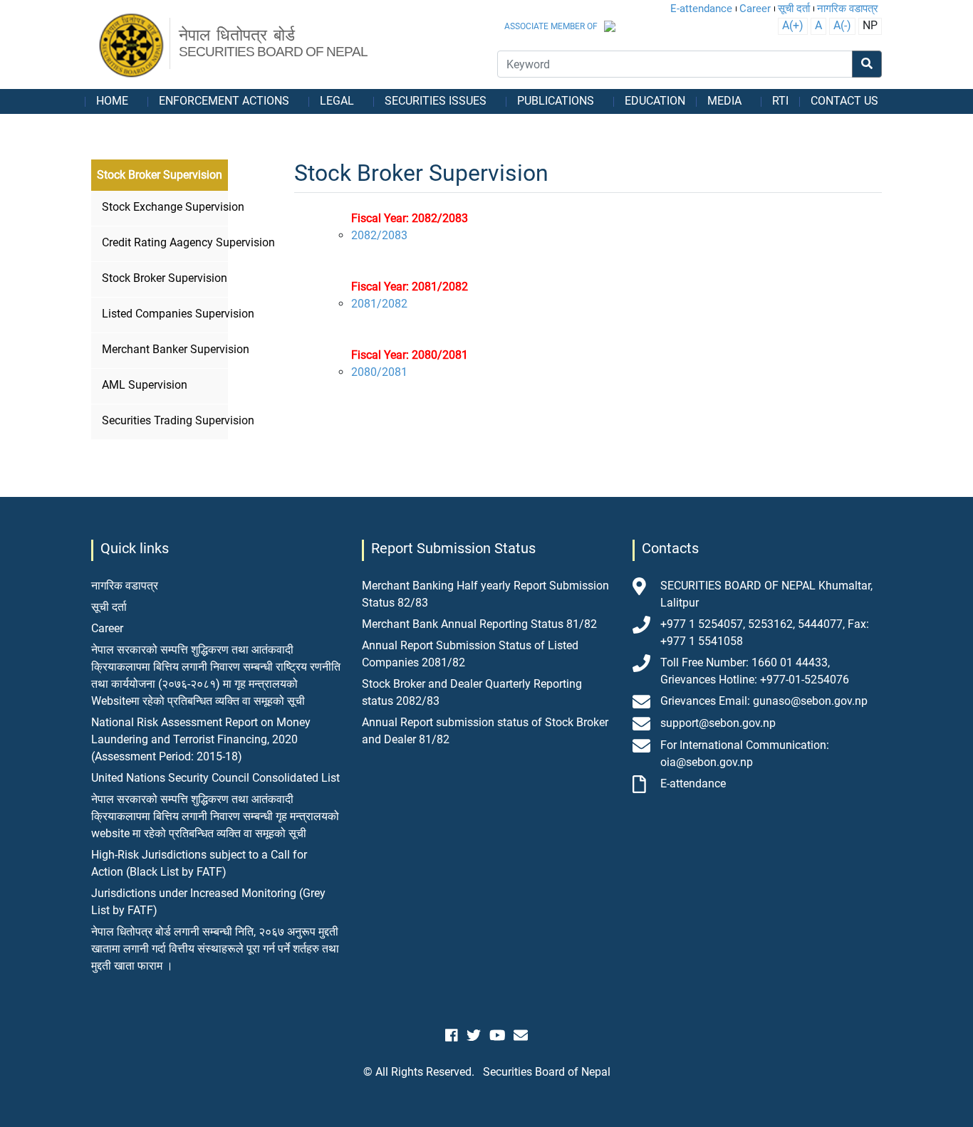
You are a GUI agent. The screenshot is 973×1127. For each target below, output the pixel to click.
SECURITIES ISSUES (435, 101)
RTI (780, 101)
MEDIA (724, 101)
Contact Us (844, 101)
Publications (555, 101)
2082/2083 (379, 235)
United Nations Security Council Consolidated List (215, 778)
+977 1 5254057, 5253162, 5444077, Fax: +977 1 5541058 (764, 632)
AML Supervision (144, 385)
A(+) (792, 25)
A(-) (842, 25)
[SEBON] (132, 46)
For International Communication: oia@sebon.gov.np (744, 753)
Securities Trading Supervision (163, 420)
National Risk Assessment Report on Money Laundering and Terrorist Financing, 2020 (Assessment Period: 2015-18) (201, 739)
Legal (337, 101)
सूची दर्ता (794, 8)
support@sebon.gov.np (718, 723)
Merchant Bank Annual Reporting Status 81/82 (479, 624)
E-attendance (701, 8)
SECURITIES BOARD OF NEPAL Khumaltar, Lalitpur (766, 594)
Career (755, 8)
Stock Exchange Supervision (163, 207)
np (870, 25)
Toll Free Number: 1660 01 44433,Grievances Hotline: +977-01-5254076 (754, 671)
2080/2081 (379, 372)
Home (112, 101)
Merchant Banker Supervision (163, 349)
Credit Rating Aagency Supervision (163, 242)
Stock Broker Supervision (163, 278)
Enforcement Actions (224, 101)
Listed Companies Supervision (163, 313)
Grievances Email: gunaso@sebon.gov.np (764, 701)
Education (655, 101)
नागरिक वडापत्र (847, 8)
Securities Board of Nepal (546, 1072)
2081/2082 (379, 303)
